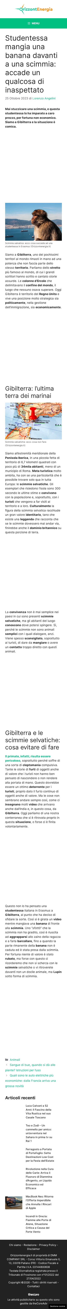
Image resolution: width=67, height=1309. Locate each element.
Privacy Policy (47, 1245)
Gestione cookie (57, 1306)
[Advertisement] (33, 166)
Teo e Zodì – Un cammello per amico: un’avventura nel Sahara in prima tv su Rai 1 (39, 1133)
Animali (15, 1059)
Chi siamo (15, 1245)
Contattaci (33, 1286)
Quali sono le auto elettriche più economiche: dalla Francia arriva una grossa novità (30, 1081)
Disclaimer (33, 1249)
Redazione (30, 1245)
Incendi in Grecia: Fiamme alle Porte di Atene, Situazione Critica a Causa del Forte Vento (38, 1224)
